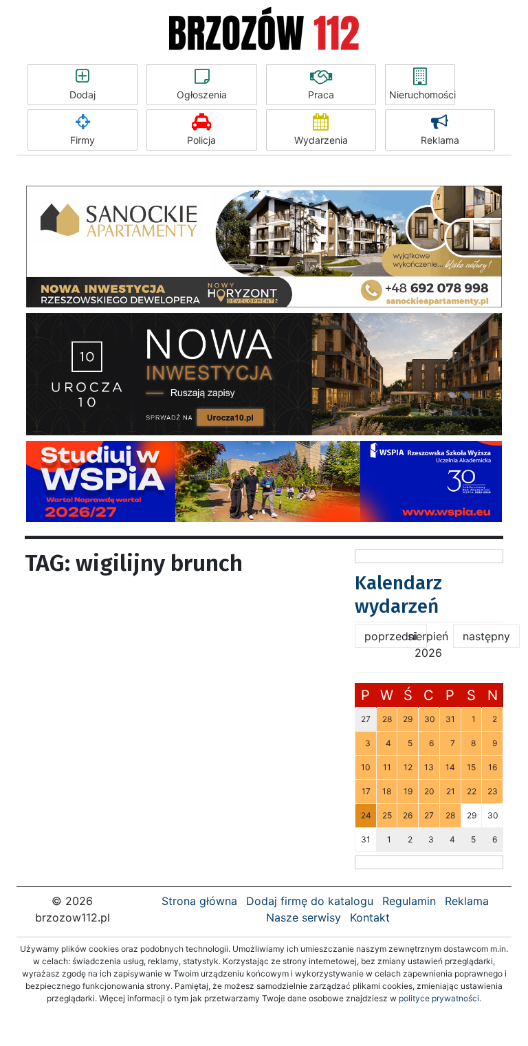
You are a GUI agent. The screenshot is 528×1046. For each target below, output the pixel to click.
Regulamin (409, 901)
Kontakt (370, 917)
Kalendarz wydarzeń (398, 594)
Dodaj (82, 94)
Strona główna (199, 901)
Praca (321, 94)
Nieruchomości (422, 94)
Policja (201, 140)
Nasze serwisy (303, 917)
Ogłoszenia (202, 94)
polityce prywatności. (440, 998)
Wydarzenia (321, 140)
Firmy (82, 140)
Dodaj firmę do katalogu (309, 901)
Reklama (440, 140)
